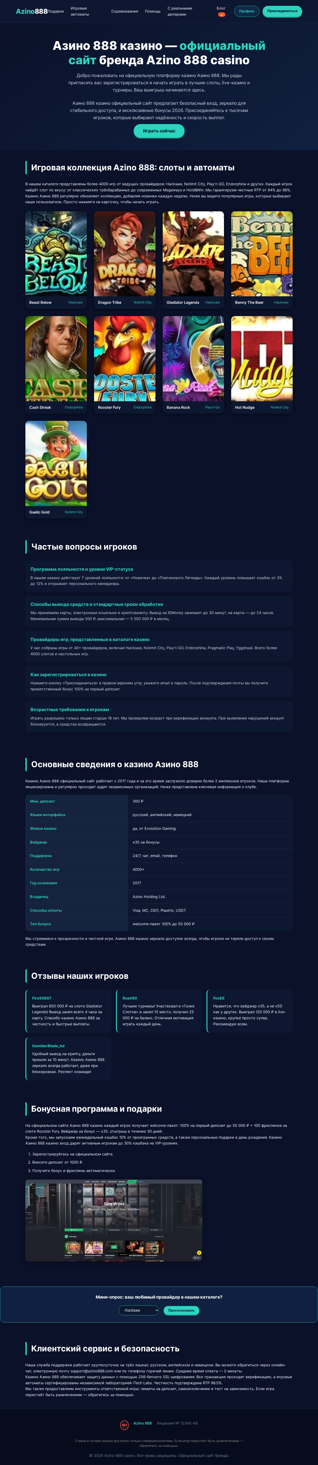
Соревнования (124, 11)
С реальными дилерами (180, 11)
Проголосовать (181, 1310)
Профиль (247, 11)
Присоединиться (282, 11)
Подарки (55, 11)
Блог (221, 11)
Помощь (153, 11)
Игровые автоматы (80, 11)
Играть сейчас (159, 131)
